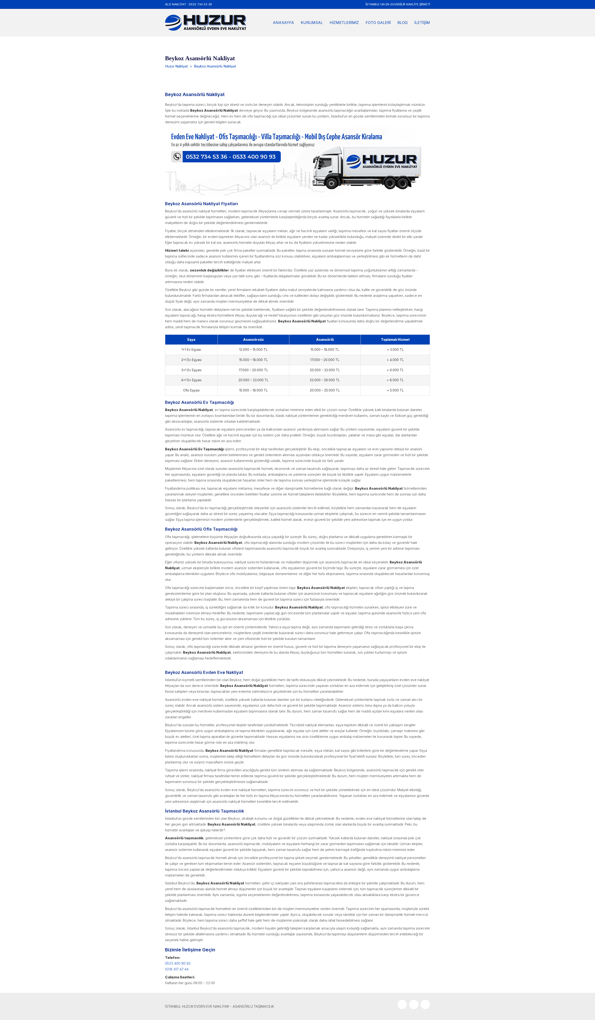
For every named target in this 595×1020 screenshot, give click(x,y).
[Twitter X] (413, 1004)
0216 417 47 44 (176, 969)
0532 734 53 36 (200, 4)
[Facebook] (402, 1004)
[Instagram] (425, 1004)
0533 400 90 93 (178, 963)
